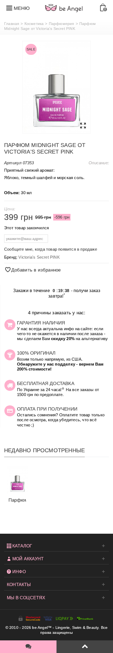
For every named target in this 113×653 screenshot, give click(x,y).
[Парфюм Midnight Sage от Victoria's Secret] (56, 87)
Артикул (12, 162)
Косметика (34, 23)
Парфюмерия (61, 23)
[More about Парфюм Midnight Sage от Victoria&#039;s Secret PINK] (17, 479)
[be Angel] (64, 8)
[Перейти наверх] (84, 646)
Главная (11, 23)
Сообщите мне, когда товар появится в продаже (50, 249)
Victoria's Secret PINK (39, 257)
